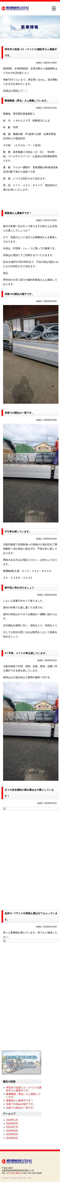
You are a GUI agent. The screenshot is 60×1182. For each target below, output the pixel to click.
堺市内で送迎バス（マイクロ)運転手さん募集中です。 (31, 52)
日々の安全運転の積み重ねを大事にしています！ (29, 792)
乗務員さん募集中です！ (18, 213)
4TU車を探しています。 (18, 531)
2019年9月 (12, 1134)
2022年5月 (12, 1123)
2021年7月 (12, 1127)
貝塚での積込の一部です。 (19, 412)
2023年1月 (12, 1120)
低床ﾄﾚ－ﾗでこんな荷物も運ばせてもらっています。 (31, 916)
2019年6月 (12, 1138)
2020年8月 (12, 1130)
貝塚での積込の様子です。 (19, 294)
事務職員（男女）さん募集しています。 (27, 100)
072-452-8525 (14, 1173)
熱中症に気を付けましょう (19, 587)
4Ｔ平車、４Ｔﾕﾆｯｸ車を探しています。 (26, 653)
